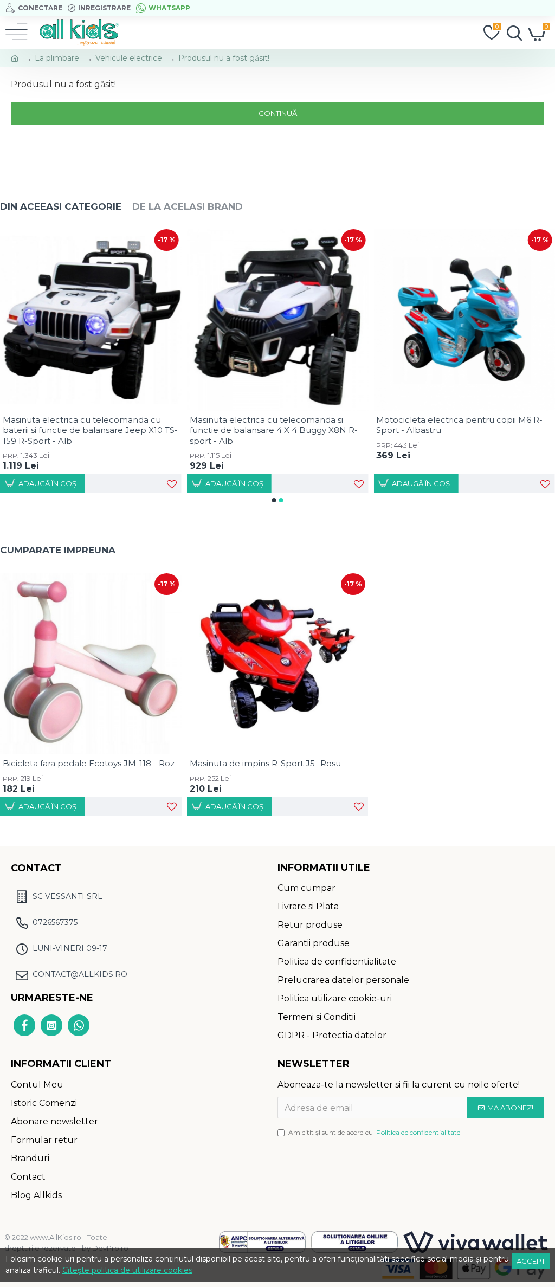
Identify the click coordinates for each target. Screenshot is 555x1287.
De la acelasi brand (187, 206)
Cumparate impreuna (57, 550)
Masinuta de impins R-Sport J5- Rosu (265, 763)
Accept (531, 1261)
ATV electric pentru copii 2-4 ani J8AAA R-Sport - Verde (89, 425)
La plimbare (57, 58)
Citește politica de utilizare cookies (127, 1270)
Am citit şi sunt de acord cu (374, 1132)
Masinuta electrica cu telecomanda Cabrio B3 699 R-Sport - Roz (276, 425)
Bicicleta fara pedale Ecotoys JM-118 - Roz (89, 763)
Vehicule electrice (128, 58)
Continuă (278, 113)
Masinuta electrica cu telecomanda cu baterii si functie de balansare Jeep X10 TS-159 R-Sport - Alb (463, 430)
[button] (274, 500)
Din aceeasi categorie (60, 206)
